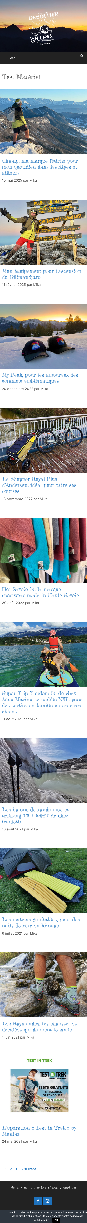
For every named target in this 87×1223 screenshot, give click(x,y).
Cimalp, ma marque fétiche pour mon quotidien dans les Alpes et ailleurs (40, 167)
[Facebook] (38, 1201)
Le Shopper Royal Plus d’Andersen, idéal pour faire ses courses (39, 485)
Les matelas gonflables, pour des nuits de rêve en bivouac (41, 922)
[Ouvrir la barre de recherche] (81, 56)
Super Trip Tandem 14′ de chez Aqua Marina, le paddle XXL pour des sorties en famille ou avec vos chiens (42, 702)
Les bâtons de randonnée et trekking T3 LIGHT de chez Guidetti (35, 815)
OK (56, 1220)
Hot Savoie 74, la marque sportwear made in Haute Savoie (40, 592)
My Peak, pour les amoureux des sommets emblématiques (40, 378)
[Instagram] (48, 1201)
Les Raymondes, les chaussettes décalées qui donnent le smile (39, 1027)
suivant (28, 1169)
